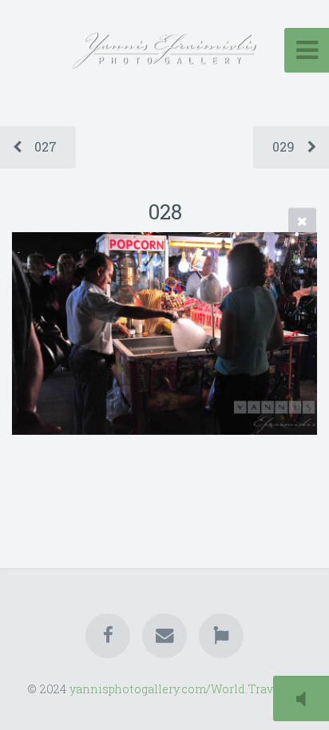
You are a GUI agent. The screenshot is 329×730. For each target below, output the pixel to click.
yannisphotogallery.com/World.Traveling (185, 688)
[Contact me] (164, 636)
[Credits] (221, 636)
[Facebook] (107, 636)
